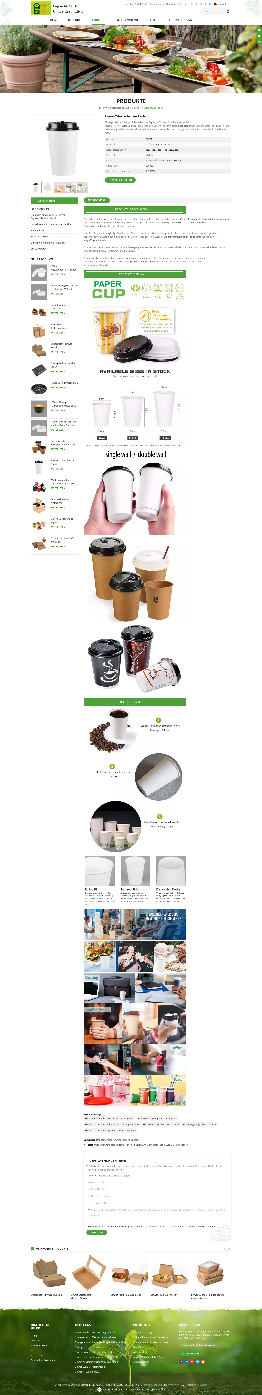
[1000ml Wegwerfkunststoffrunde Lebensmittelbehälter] (39, 273)
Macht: (197, 1384)
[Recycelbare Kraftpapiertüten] (39, 331)
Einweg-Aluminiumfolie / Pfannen (48, 242)
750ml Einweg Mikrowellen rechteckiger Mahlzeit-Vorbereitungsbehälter (64, 287)
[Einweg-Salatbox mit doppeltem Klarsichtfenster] (92, 1273)
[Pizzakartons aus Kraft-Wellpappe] (39, 545)
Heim (53, 20)
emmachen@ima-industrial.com (170, 4)
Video (153, 20)
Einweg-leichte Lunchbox (88, 1347)
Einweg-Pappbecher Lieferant (201, 1124)
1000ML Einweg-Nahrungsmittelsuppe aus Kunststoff (64, 404)
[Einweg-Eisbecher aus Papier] (39, 525)
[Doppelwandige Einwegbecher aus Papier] (39, 447)
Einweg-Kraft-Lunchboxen (46, 1294)
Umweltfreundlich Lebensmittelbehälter (51, 224)
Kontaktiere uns (118, 180)
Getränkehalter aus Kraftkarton (61, 501)
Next (229, 1248)
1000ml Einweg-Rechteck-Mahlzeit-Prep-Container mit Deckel (64, 423)
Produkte (98, 20)
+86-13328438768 (138, 4)
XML (183, 1384)
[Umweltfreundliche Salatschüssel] (39, 311)
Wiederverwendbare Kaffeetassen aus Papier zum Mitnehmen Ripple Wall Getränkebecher (141, 1144)
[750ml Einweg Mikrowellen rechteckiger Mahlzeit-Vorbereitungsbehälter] (39, 292)
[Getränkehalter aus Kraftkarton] (39, 506)
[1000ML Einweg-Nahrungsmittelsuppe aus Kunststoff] (39, 409)
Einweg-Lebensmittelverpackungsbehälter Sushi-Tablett (101, 1342)
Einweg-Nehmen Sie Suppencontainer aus (96, 1356)
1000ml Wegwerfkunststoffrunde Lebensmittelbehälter (63, 268)
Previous (225, 1248)
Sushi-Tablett (37, 230)
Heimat (34, 1335)
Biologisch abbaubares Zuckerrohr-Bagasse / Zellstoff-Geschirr (49, 216)
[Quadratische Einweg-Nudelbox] (39, 350)
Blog (33, 1350)
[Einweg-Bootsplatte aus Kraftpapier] (172, 1273)
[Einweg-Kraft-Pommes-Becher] (212, 1273)
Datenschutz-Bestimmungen (45, 1360)
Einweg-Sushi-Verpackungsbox (90, 1366)
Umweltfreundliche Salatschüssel (60, 307)
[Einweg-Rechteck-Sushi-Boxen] (39, 370)
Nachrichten (37, 1355)
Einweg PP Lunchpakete (87, 1371)
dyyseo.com (201, 1384)
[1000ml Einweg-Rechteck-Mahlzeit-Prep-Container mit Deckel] (39, 428)
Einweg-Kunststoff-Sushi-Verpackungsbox (96, 1361)
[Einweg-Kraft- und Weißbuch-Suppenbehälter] (132, 1273)
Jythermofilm (158, 1389)
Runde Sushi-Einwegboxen (64, 382)
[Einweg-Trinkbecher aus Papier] (39, 467)
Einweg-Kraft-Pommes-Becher (208, 1294)
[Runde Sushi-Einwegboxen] (39, 389)
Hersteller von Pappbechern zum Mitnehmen (112, 1130)
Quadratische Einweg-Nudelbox (62, 345)
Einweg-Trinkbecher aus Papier (114, 1175)
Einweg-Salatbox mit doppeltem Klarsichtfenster (89, 1296)
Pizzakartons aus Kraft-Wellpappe (62, 540)
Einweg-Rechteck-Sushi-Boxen (63, 365)
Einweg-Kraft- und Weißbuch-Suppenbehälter (128, 1296)
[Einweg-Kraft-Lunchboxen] (51, 1273)
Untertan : (109, 1175)
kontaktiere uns (180, 20)
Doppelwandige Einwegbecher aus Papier (117, 1139)
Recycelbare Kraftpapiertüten (59, 326)
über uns (74, 20)
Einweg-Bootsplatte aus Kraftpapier (171, 1294)
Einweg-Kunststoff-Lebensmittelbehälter (95, 1337)
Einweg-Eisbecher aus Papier (62, 520)
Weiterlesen (58, 274)
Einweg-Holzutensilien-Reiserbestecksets (96, 1352)
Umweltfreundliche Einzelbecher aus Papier (111, 1118)
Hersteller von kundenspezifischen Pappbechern (114, 1124)
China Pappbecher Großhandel (163, 1124)
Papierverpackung (119, 107)
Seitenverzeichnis (170, 1384)
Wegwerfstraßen (39, 236)
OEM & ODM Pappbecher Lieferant (159, 1118)
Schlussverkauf (128, 20)
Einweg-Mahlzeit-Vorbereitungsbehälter (95, 1332)
